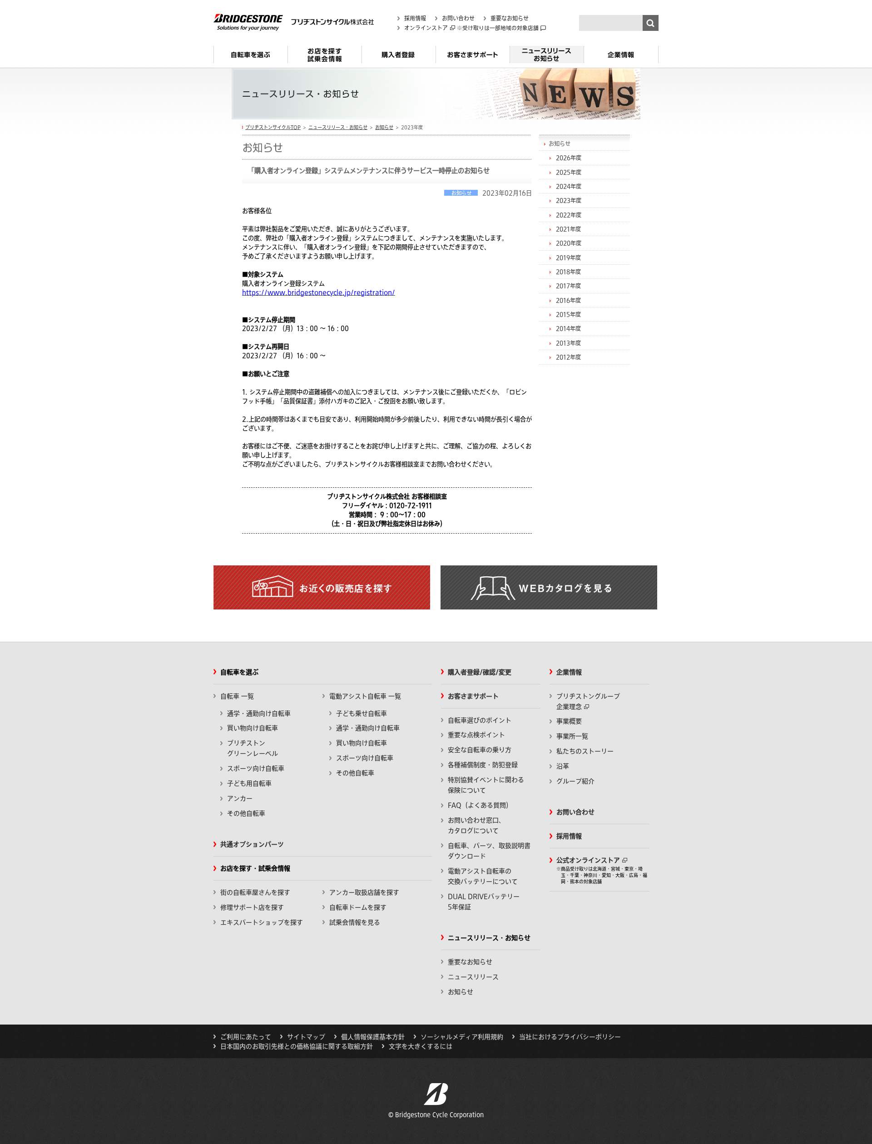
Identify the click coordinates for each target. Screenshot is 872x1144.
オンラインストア (426, 27)
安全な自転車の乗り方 (479, 750)
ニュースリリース (473, 977)
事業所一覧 (572, 736)
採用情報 (415, 18)
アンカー (240, 798)
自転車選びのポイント (479, 720)
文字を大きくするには (420, 1046)
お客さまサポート (473, 58)
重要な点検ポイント (476, 735)
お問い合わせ (458, 18)
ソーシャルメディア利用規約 (462, 1037)
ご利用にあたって (245, 1037)
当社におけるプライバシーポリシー (570, 1037)
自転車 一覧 (237, 696)
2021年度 (568, 229)
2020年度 (568, 243)
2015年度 (568, 314)
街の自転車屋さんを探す (255, 892)
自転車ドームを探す (357, 907)
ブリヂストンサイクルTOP (273, 127)
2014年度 (568, 328)
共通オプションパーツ (252, 844)
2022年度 (568, 215)
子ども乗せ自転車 (361, 713)
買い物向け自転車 (252, 728)
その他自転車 (246, 813)
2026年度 (568, 157)
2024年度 (568, 186)
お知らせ (384, 127)
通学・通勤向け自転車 (259, 713)
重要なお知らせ (509, 18)
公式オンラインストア (588, 860)
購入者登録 (399, 58)
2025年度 (568, 172)
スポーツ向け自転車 (255, 768)
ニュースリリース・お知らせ (547, 58)
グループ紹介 (575, 781)
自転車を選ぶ (250, 58)
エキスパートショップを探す (261, 922)
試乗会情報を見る (354, 922)
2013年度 (568, 343)
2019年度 (568, 257)
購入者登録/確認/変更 (479, 672)
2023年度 (568, 200)
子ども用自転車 (249, 783)
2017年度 (568, 285)
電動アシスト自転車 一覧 (365, 696)
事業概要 (569, 721)
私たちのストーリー (585, 751)
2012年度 (568, 357)
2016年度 (568, 300)
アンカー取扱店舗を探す (364, 892)
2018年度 (568, 271)
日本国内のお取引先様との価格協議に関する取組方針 (296, 1046)
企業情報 (621, 58)
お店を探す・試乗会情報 (324, 58)
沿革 (562, 766)
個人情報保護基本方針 (373, 1037)
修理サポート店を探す (252, 907)
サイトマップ (306, 1037)
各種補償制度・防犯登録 (483, 765)
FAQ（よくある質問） (480, 805)
